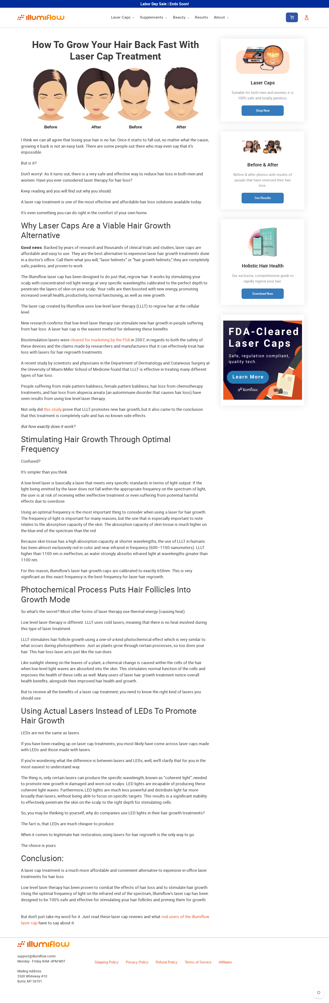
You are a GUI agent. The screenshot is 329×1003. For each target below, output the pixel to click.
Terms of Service (198, 962)
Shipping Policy (106, 962)
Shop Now (263, 110)
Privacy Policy (137, 962)
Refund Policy (167, 962)
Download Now (262, 293)
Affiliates (225, 962)
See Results (263, 198)
